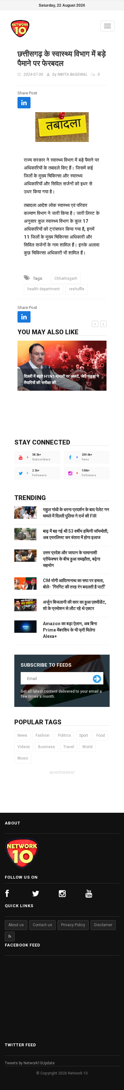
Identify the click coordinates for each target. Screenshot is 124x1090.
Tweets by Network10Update (30, 1063)
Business (46, 747)
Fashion (43, 735)
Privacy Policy (73, 925)
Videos (23, 747)
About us (16, 925)
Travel (68, 747)
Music (22, 758)
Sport (83, 735)
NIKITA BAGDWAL (72, 74)
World (87, 747)
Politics (64, 735)
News (22, 735)
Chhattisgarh (65, 278)
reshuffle (76, 289)
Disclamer (103, 925)
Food (100, 735)
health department (43, 289)
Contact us (42, 925)
